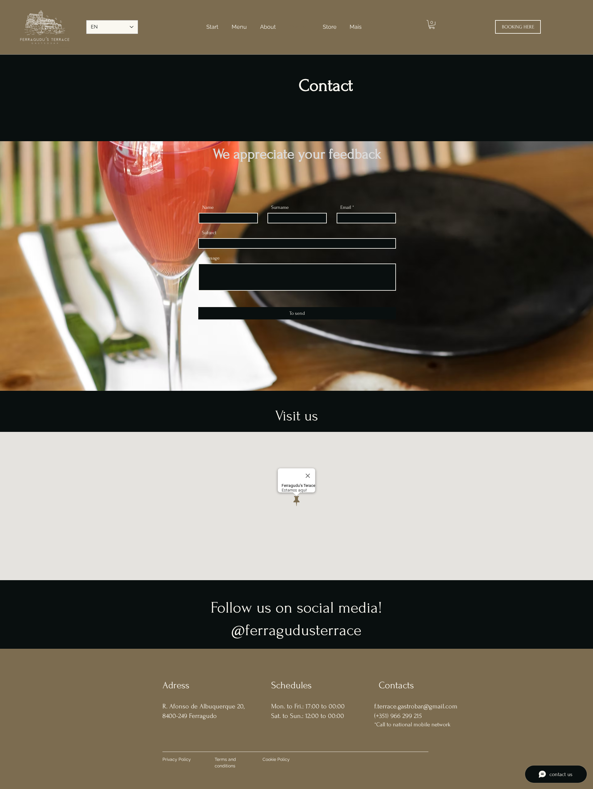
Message (211, 257)
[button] (432, 24)
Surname (280, 207)
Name (208, 207)
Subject (209, 232)
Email (345, 207)
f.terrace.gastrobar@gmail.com (415, 706)
